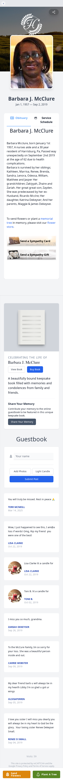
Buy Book (35, 369)
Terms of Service (41, 766)
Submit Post (31, 479)
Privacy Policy (22, 766)
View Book (16, 369)
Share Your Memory (22, 421)
